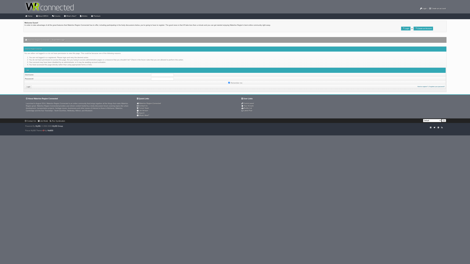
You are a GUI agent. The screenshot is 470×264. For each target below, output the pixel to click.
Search (142, 113)
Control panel (248, 103)
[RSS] (442, 127)
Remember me (236, 83)
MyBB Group (57, 126)
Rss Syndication (58, 121)
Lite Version (143, 111)
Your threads (248, 106)
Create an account (438, 8)
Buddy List (247, 108)
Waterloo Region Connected (38, 40)
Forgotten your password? (437, 86)
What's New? (71, 16)
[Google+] (438, 127)
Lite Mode (44, 121)
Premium (96, 16)
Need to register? (422, 86)
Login (424, 8)
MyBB (38, 126)
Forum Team (144, 108)
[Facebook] (430, 127)
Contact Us (143, 106)
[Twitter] (434, 127)
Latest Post (247, 111)
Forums (57, 16)
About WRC (42, 16)
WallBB (50, 130)
